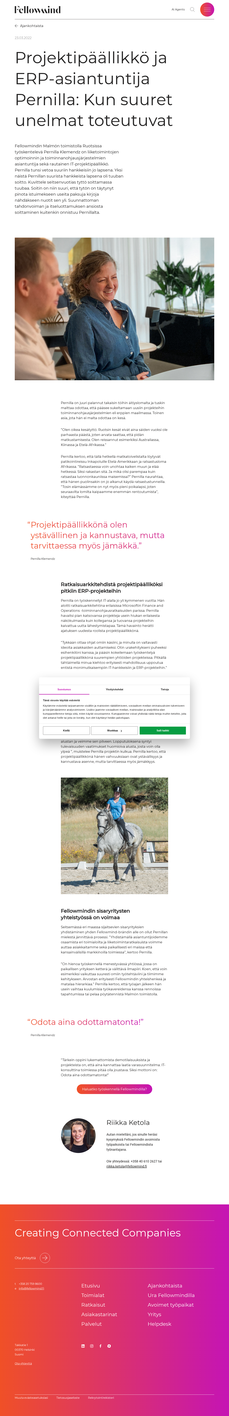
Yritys (154, 1314)
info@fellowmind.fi (31, 1288)
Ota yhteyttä (23, 1363)
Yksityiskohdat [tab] (114, 689)
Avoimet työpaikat (171, 1305)
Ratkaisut (93, 1305)
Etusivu (90, 1286)
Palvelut (91, 1324)
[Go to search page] (192, 9)
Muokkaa (112, 730)
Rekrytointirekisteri (101, 1397)
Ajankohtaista (165, 1286)
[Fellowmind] (39, 9)
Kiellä (66, 730)
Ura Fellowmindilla (171, 1295)
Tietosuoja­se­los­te (68, 1397)
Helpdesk (159, 1324)
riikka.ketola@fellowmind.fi (126, 1166)
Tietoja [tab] (165, 689)
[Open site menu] (207, 10)
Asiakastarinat (99, 1314)
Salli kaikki (163, 730)
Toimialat (92, 1295)
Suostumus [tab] (64, 689)
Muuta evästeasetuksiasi (31, 1397)
